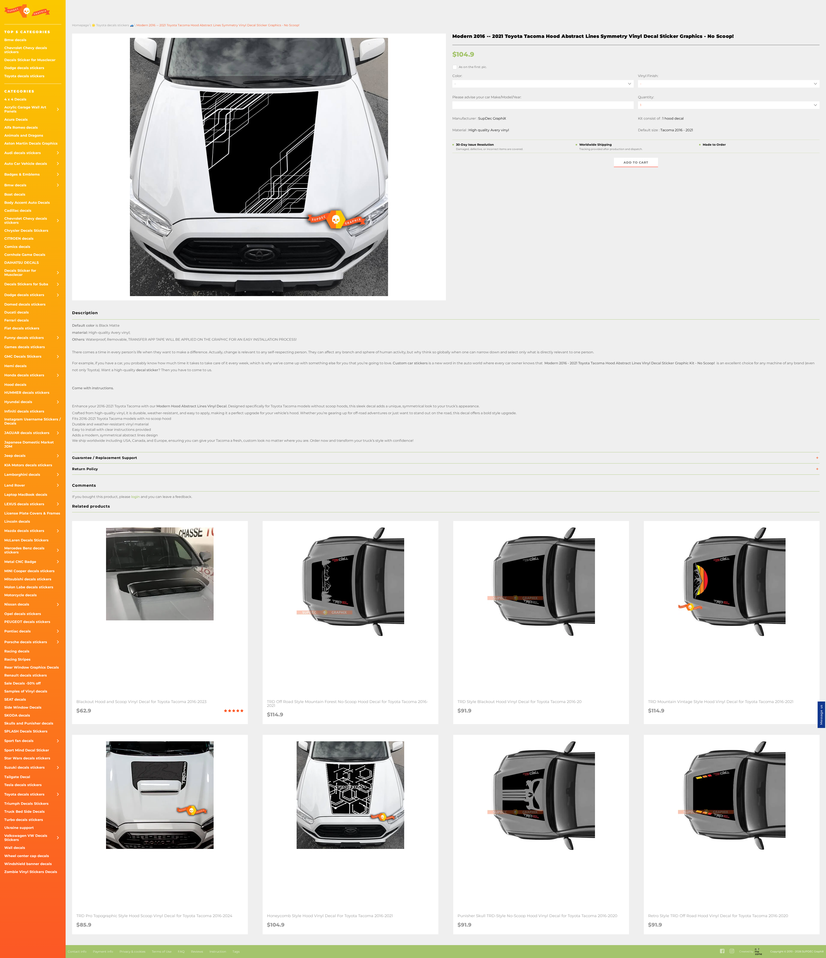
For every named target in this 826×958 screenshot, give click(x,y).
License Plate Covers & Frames (32, 513)
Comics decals (17, 247)
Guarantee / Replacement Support (104, 458)
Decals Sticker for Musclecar (29, 60)
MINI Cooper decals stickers (29, 571)
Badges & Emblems (22, 174)
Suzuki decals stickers (24, 767)
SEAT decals (15, 699)
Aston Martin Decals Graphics (31, 143)
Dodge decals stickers (24, 68)
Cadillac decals (17, 211)
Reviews (197, 951)
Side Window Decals (23, 707)
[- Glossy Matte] (729, 84)
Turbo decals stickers (23, 820)
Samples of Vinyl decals (25, 691)
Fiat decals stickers (21, 328)
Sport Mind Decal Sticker (26, 750)
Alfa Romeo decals (21, 127)
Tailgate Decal (17, 777)
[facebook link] (722, 951)
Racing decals (16, 651)
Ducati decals (16, 312)
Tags (236, 951)
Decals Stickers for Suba (26, 284)
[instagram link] (732, 951)
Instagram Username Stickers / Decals (32, 421)
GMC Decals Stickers (23, 356)
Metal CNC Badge (20, 562)
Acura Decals (16, 119)
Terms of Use (161, 951)
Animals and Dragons (23, 135)
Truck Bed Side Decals (24, 812)
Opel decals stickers (22, 614)
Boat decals (14, 194)
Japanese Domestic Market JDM (29, 444)
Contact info (77, 951)
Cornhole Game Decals (24, 255)
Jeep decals (15, 456)
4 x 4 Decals (15, 99)
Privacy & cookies (132, 951)
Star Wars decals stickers (27, 758)
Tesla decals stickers (23, 785)
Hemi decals (15, 366)
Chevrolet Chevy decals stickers (25, 50)
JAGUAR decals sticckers (26, 433)
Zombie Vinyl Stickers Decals (30, 872)
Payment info (103, 951)
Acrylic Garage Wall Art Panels (25, 109)
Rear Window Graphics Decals (31, 667)
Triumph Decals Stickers (26, 804)
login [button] (135, 497)
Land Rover (14, 485)
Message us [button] (821, 715)
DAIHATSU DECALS (21, 263)
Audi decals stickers (22, 153)
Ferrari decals (16, 320)
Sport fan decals (19, 741)
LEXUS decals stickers (24, 504)
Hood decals (15, 385)
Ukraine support (19, 828)
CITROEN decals (19, 238)
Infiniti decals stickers (24, 411)
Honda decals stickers (24, 375)
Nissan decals (16, 604)
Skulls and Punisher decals (28, 723)
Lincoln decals (17, 521)
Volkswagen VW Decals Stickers (25, 838)
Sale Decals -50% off (22, 683)
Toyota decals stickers (24, 76)
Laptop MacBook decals (25, 495)
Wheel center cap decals (26, 856)
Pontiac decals (17, 631)
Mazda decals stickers (24, 531)
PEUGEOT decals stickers (27, 622)
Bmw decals (15, 40)
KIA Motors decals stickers (28, 465)
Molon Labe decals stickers (28, 587)
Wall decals (14, 848)
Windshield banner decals (28, 864)
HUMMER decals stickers (26, 393)
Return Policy (85, 469)
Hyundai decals (18, 402)
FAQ (181, 951)
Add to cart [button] (636, 162)
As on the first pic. (473, 67)
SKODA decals (17, 715)
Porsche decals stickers (25, 642)
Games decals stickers (24, 347)
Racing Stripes (17, 659)
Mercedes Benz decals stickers (24, 550)
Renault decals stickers (25, 675)
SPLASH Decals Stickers (26, 731)
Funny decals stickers (24, 338)
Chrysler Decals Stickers (26, 231)
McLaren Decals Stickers (26, 540)
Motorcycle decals (20, 595)
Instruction (218, 951)
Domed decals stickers (25, 304)
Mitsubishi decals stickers (27, 579)
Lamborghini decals (22, 475)
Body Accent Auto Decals (27, 203)
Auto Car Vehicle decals (25, 164)
